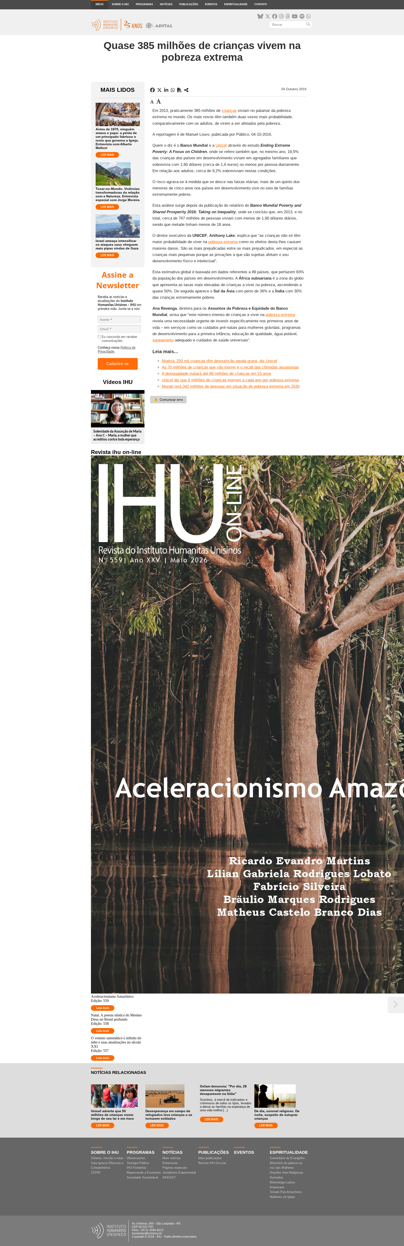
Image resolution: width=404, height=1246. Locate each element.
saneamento (163, 340)
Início (100, 4)
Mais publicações (210, 1158)
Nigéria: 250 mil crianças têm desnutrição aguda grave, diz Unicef (219, 361)
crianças (229, 110)
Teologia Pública (138, 1163)
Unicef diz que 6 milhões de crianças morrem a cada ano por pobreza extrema (230, 380)
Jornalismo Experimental (179, 1172)
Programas (144, 4)
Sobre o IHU (120, 4)
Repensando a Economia (144, 1172)
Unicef (221, 145)
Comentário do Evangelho (287, 1158)
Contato (260, 4)
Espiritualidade (235, 4)
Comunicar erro (168, 399)
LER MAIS (107, 154)
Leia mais (102, 1008)
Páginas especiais (174, 1167)
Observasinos (136, 1158)
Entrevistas (170, 1163)
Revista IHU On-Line (212, 1163)
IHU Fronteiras (136, 1167)
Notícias (166, 4)
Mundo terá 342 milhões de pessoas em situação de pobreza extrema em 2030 (230, 386)
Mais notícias (171, 1158)
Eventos (211, 4)
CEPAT (96, 1172)
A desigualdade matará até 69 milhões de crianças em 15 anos (216, 373)
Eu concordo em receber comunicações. (119, 339)
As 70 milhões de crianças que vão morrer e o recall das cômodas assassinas (230, 367)
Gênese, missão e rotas (107, 1158)
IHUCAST (169, 1177)
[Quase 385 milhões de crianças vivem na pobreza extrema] (186, 90)
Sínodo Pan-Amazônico (286, 1192)
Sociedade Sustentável (142, 1177)
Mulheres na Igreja (282, 1197)
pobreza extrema (223, 242)
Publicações (188, 4)
